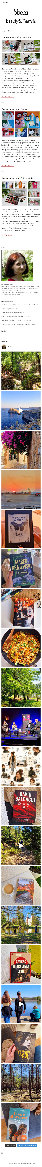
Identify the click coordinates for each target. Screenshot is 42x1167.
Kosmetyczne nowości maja (15, 108)
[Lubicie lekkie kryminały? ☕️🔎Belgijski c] (21, 885)
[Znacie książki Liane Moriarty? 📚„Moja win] (21, 1122)
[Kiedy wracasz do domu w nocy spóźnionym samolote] (21, 489)
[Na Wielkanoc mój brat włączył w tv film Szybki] (21, 1083)
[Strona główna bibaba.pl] (21, 17)
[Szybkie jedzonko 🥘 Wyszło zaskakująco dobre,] (21, 648)
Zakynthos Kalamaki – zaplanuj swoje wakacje (16, 320)
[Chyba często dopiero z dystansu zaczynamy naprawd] (21, 1004)
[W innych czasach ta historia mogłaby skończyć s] (21, 1043)
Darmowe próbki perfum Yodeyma (12, 312)
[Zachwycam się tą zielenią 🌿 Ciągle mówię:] (21, 687)
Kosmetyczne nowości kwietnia (17, 178)
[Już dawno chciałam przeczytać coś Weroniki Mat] (21, 529)
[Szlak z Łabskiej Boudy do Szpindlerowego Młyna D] (21, 845)
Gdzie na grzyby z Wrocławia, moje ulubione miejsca (18, 324)
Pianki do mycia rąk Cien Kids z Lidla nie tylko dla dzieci (19, 305)
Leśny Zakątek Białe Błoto (9, 309)
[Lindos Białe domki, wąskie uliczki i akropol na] (21, 450)
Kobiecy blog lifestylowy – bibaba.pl (23, 1163)
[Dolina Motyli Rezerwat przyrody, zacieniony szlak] (21, 371)
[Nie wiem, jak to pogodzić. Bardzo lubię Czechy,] (21, 925)
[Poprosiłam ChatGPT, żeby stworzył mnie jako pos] (21, 766)
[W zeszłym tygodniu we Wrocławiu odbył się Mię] (21, 727)
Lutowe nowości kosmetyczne (16, 37)
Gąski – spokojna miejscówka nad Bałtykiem (15, 316)
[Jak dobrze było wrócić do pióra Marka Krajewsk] (21, 568)
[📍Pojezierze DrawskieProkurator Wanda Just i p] (21, 608)
